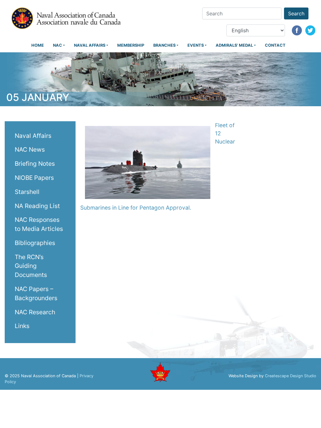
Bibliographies (35, 243)
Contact (275, 45)
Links (22, 326)
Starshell (27, 192)
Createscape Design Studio (290, 375)
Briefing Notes (35, 163)
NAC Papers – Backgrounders (36, 293)
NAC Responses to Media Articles (39, 224)
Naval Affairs (89, 45)
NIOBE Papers (34, 177)
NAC (57, 45)
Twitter (310, 30)
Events (195, 45)
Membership (130, 45)
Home (37, 45)
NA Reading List (37, 206)
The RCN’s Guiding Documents (31, 266)
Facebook (297, 30)
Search (296, 13)
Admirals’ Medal (234, 45)
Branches (164, 45)
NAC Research (35, 312)
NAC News (30, 149)
